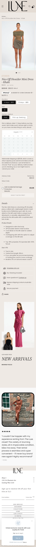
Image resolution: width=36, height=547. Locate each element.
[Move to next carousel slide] (33, 408)
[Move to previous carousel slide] (2, 408)
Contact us (22, 278)
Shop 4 (4, 478)
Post (5, 117)
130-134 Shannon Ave (9, 480)
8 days (23, 102)
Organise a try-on (13, 268)
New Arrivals (18, 504)
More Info (7, 191)
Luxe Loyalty (18, 514)
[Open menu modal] (2, 6)
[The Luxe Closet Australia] (17, 6)
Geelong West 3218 (8, 483)
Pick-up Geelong (19, 117)
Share (6, 294)
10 (4, 110)
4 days (9, 102)
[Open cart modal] (34, 6)
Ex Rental (18, 516)
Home (4, 16)
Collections (18, 509)
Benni (4, 85)
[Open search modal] (29, 6)
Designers (18, 507)
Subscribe (29, 497)
